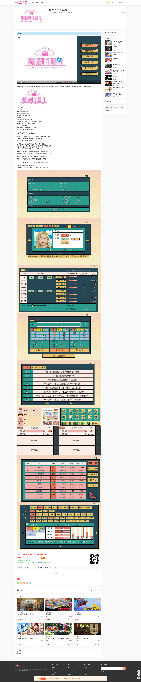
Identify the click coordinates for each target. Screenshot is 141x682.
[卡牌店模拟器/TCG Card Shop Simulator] (58, 604)
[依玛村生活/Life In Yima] (108, 89)
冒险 (112, 110)
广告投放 (85, 674)
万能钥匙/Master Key (118, 76)
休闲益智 (116, 107)
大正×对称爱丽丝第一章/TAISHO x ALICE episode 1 (118, 42)
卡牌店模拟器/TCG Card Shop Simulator (56, 614)
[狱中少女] (108, 48)
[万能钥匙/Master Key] (108, 77)
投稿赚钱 (85, 667)
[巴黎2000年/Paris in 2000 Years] (87, 629)
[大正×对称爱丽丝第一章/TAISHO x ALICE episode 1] (108, 42)
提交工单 (102, 671)
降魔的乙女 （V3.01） (22, 590)
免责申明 (54, 672)
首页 (32, 2)
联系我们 (54, 674)
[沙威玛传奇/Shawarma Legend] (30, 629)
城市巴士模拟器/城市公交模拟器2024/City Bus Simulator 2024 (30, 614)
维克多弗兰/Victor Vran (118, 64)
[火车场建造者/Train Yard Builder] (87, 604)
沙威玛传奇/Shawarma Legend (25, 638)
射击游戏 (121, 107)
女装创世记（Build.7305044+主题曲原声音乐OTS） (118, 60)
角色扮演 (107, 105)
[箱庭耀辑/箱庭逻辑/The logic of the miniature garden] (108, 71)
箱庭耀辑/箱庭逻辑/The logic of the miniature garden (118, 71)
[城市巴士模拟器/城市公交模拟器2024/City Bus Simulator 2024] (30, 604)
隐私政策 (85, 672)
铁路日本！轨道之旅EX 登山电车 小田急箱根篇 (57, 638)
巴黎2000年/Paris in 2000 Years (82, 638)
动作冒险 (118, 105)
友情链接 (54, 670)
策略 (112, 107)
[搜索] (116, 2)
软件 (42, 2)
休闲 (122, 105)
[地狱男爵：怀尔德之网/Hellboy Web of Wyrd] (108, 83)
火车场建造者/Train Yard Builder (82, 614)
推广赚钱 (69, 672)
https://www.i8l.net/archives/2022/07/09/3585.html (36, 567)
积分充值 (69, 670)
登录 (20, 653)
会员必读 (85, 670)
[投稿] (113, 2)
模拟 (18, 579)
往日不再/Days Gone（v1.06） (93, 590)
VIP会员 (43, 678)
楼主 (50, 12)
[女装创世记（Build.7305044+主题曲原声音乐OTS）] (108, 60)
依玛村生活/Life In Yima (118, 87)
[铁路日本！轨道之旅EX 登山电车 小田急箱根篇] (58, 629)
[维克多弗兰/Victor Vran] (108, 66)
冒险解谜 (107, 110)
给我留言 (102, 673)
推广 (123, 12)
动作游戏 (112, 105)
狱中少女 (115, 46)
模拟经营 (64, 12)
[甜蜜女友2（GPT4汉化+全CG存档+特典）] (108, 95)
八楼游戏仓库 (21, 2)
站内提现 (69, 674)
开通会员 (69, 667)
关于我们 (54, 667)
